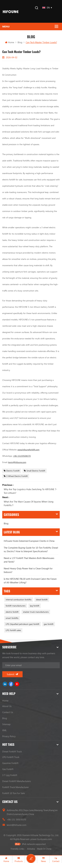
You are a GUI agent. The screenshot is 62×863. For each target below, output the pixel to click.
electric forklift (13, 470)
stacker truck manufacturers (36, 611)
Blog (6, 523)
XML (4, 730)
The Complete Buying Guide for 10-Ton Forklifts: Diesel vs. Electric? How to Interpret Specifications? (31, 549)
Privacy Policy (8, 736)
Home (11, 42)
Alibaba (31, 848)
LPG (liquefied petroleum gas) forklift (22, 624)
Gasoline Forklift (10, 763)
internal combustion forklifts (18, 599)
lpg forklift (34, 605)
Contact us (7, 712)
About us (6, 706)
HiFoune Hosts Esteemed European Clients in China (29, 540)
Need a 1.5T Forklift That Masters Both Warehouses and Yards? (29, 560)
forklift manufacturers (15, 605)
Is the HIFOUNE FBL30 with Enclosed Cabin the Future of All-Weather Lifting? (30, 580)
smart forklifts (12, 618)
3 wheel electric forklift (17, 476)
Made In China (44, 848)
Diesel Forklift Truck (12, 751)
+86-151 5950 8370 (16, 819)
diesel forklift (42, 599)
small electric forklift (35, 470)
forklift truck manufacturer (15, 787)
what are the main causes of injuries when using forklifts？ (28, 503)
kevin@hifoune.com (16, 824)
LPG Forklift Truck (10, 757)
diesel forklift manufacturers (16, 781)
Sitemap (6, 724)
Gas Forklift (7, 769)
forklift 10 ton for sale (13, 793)
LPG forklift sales (13, 630)
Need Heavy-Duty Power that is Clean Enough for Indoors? (28, 570)
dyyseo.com (46, 839)
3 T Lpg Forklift (9, 775)
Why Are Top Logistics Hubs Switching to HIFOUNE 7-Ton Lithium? (30, 491)
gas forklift (48, 624)
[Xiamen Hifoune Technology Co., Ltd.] (10, 11)
